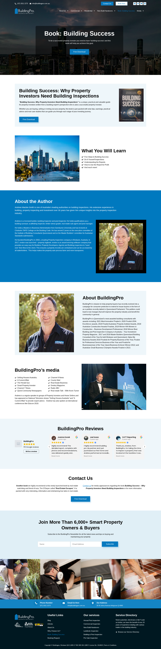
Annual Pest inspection (92, 620)
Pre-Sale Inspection (91, 638)
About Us (62, 11)
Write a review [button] (31, 451)
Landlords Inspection (91, 631)
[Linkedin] (144, 3)
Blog (49, 620)
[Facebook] (134, 3)
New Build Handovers (105, 11)
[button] (144, 446)
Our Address (102, 603)
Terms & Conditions (110, 645)
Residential (88, 11)
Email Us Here (73, 603)
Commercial (75, 11)
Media (139, 11)
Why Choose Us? (54, 631)
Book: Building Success (126, 11)
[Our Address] (93, 603)
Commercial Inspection (92, 624)
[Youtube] (141, 3)
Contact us (87, 486)
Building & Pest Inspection (93, 634)
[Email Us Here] (64, 603)
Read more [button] (56, 456)
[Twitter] (138, 3)
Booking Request (54, 638)
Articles (50, 624)
